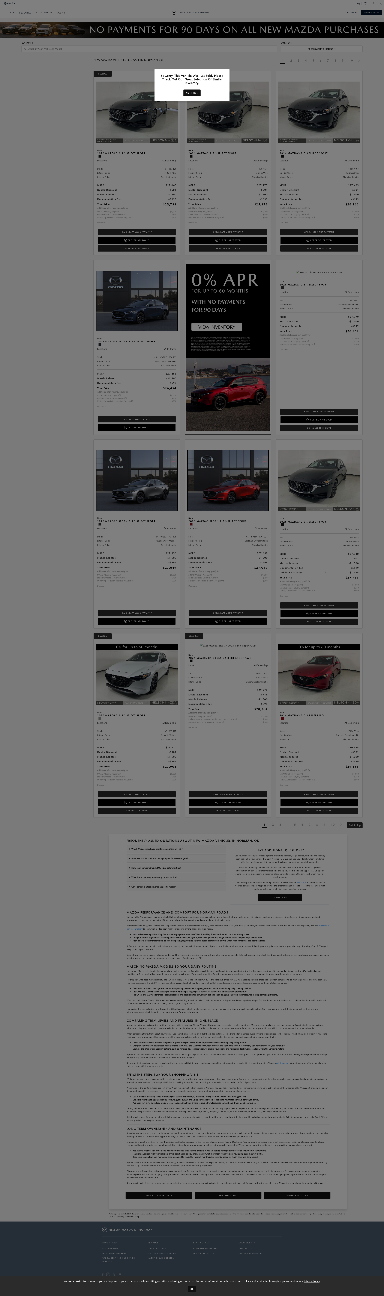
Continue (192, 93)
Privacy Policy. (312, 1281)
